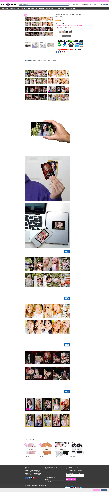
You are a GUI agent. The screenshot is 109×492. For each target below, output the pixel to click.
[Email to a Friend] (60, 52)
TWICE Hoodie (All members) (75, 457)
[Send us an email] (32, 478)
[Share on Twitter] (58, 52)
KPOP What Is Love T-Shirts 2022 (61, 457)
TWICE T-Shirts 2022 (43, 457)
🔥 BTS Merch (5, 8)
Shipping (47, 479)
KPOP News (64, 8)
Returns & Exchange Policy (50, 477)
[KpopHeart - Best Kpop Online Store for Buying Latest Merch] (9, 4)
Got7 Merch (57, 8)
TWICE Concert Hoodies (29, 457)
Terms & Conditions (49, 481)
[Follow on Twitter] (30, 478)
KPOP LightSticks (40, 8)
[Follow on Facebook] (26, 478)
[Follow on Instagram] (28, 478)
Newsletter (47, 472)
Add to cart (66, 36)
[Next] (52, 26)
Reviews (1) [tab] (45, 60)
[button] (85, 4)
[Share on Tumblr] (65, 52)
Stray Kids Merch (49, 8)
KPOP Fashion (31, 8)
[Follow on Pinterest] (34, 478)
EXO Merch (24, 8)
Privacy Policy (48, 475)
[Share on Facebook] (56, 52)
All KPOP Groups (72, 8)
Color (56, 31)
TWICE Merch (61, 12)
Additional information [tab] (36, 60)
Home (56, 12)
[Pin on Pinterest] (62, 52)
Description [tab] (27, 60)
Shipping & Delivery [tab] (52, 60)
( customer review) (63, 20)
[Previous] (27, 26)
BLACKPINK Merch (14, 8)
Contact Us (47, 470)
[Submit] (68, 4)
